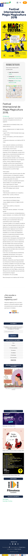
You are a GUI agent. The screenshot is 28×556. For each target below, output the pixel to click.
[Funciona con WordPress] (9, 547)
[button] (1, 5)
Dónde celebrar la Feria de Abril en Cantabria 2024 (13, 450)
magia (19, 80)
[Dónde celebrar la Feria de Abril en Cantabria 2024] (13, 429)
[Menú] (17, 2)
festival (15, 80)
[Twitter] (10, 544)
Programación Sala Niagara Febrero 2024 (11, 475)
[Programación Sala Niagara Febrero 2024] (13, 453)
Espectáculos (12, 78)
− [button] (7, 88)
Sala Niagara (5, 499)
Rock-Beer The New (7, 501)
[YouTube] (15, 544)
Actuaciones (18, 76)
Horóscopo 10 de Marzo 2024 (9, 426)
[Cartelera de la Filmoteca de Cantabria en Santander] (13, 487)
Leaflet (10, 97)
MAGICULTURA (12, 82)
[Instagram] (18, 544)
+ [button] (7, 87)
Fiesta (17, 78)
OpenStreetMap (15, 97)
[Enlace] (13, 343)
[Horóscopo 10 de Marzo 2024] (13, 413)
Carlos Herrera (17, 549)
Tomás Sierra (22, 547)
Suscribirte (13, 335)
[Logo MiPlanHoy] (6, 3)
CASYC (10, 74)
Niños (20, 78)
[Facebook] (12, 544)
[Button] (25, 2)
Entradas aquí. (6, 116)
